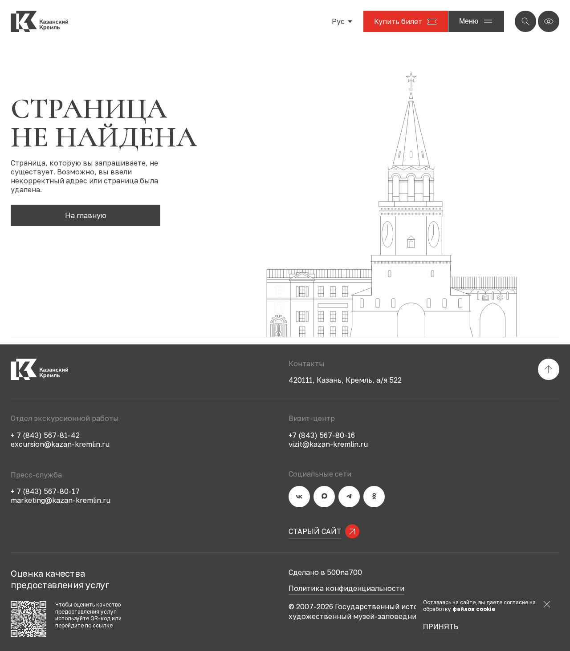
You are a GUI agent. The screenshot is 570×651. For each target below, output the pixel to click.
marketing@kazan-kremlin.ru (60, 500)
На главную (85, 215)
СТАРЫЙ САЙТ (315, 531)
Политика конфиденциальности (346, 589)
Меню (468, 21)
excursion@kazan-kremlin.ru (60, 444)
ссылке (103, 625)
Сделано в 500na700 (325, 572)
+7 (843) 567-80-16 (322, 435)
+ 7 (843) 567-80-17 (45, 491)
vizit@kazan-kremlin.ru (328, 444)
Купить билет (398, 21)
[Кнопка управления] (525, 21)
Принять (441, 627)
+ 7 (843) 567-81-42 (45, 435)
